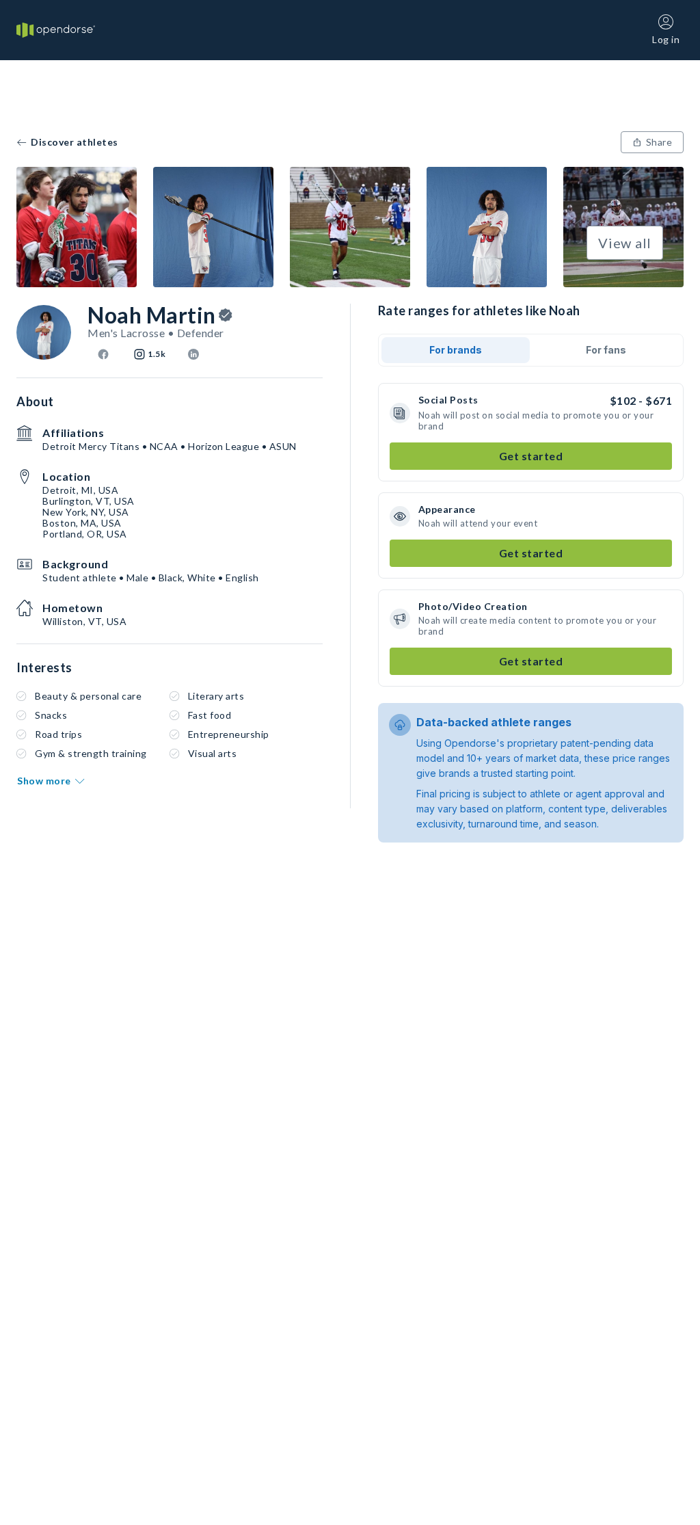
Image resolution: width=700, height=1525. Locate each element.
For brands (455, 350)
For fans (606, 350)
